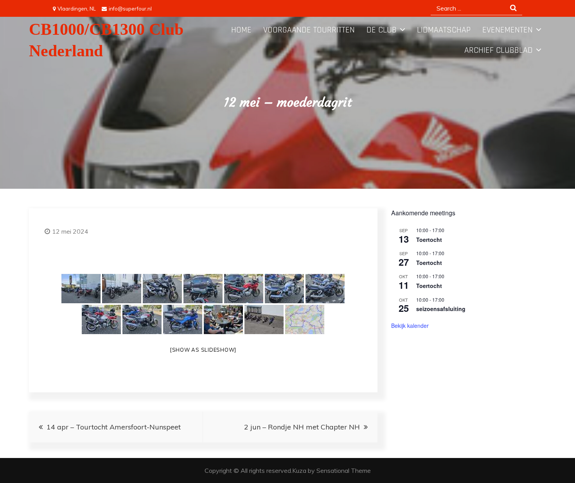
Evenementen (507, 30)
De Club (382, 30)
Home (241, 30)
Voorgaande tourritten (309, 30)
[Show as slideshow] (203, 350)
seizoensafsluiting (440, 309)
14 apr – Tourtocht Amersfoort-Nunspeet (114, 426)
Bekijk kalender (410, 325)
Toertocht (429, 239)
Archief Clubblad (498, 50)
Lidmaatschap (444, 30)
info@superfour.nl (130, 8)
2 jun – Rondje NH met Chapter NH (302, 426)
